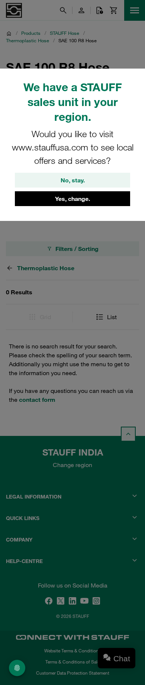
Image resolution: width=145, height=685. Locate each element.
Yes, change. (72, 198)
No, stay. (73, 180)
